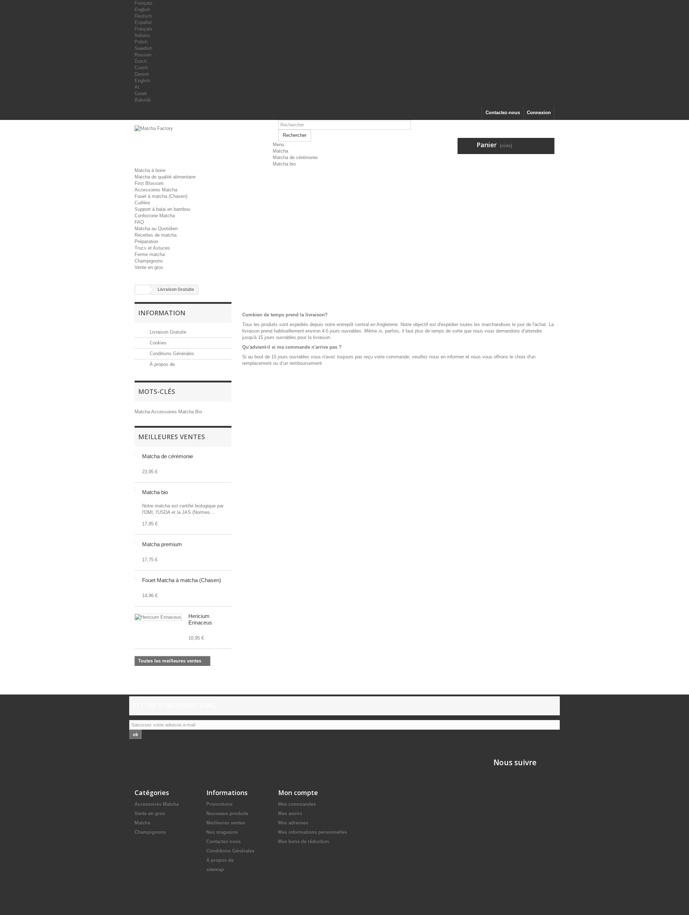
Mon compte (298, 792)
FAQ (139, 222)
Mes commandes (297, 804)
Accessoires (164, 411)
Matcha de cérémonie (295, 157)
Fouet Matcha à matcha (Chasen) (181, 580)
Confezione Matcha (155, 215)
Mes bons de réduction (303, 841)
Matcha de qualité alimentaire (165, 177)
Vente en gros (149, 267)
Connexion (539, 112)
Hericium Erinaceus (200, 619)
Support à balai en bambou (162, 209)
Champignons (149, 261)
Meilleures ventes (171, 436)
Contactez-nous (503, 112)
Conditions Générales (171, 353)
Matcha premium (162, 544)
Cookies (157, 342)
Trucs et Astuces (152, 248)
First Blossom (149, 183)
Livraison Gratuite (167, 332)
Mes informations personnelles (312, 832)
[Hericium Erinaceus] (158, 617)
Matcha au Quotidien (156, 228)
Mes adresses (293, 823)
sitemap (215, 869)
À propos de (161, 364)
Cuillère (142, 202)
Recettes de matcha (156, 235)
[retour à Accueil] (142, 289)
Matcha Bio (190, 411)
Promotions (219, 804)
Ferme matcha (150, 254)
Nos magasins (222, 832)
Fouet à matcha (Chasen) (161, 196)
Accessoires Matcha (156, 189)
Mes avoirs (290, 813)
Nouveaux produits (227, 813)
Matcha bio (284, 164)
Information (162, 312)
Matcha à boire (150, 170)
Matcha (280, 151)
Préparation (146, 241)
